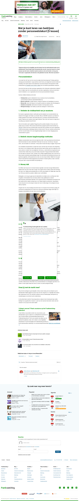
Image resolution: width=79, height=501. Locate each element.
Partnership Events (57, 477)
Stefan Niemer (25, 35)
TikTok (20, 127)
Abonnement (42, 479)
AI (40, 468)
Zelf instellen (27, 277)
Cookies (27, 498)
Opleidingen (29, 475)
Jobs (41, 17)
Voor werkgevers (69, 475)
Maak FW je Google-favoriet (41, 36)
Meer (54, 17)
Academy (20, 17)
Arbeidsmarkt (21, 356)
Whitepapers (47, 17)
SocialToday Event (56, 475)
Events (35, 17)
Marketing (23, 20)
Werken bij (3, 479)
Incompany (29, 477)
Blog (15, 17)
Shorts (31, 20)
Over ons (3, 475)
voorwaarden (36, 446)
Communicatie (69, 468)
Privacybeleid (31, 498)
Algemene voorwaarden (21, 498)
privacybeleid (28, 446)
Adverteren (3, 468)
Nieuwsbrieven (4, 472)
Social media (42, 477)
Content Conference (57, 470)
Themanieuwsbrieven (67, 20)
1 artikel (25, 376)
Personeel (31, 356)
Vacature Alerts (69, 479)
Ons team (3, 477)
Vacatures (37, 356)
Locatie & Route (30, 481)
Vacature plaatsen (69, 477)
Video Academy (28, 17)
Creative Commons (12, 498)
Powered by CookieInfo (27, 236)
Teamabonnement (43, 481)
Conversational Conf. (57, 472)
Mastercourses (30, 470)
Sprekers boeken (30, 479)
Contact (2, 470)
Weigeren (41, 277)
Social (27, 20)
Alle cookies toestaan (50, 277)
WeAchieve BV (26, 36)
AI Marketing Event (56, 468)
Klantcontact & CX (17, 472)
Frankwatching (4, 466)
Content (67, 470)
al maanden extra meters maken (32, 85)
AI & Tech (6, 20)
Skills (41, 475)
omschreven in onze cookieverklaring (41, 234)
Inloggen (75, 18)
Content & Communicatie (14, 20)
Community (36, 20)
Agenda (28, 468)
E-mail (35, 449)
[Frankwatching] (7, 16)
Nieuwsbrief (71, 18)
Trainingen (29, 472)
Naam (19, 449)
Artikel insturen (75, 20)
